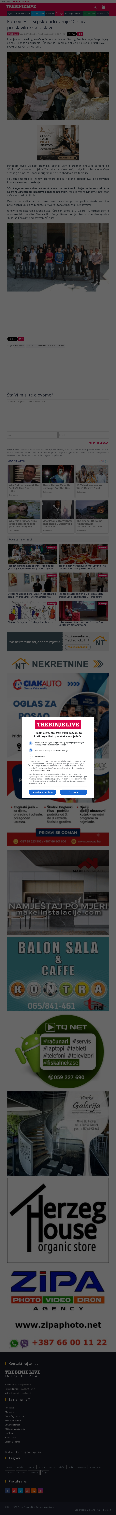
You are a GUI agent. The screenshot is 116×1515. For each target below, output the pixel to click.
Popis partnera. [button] (45, 770)
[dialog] (58, 757)
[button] (58, 756)
